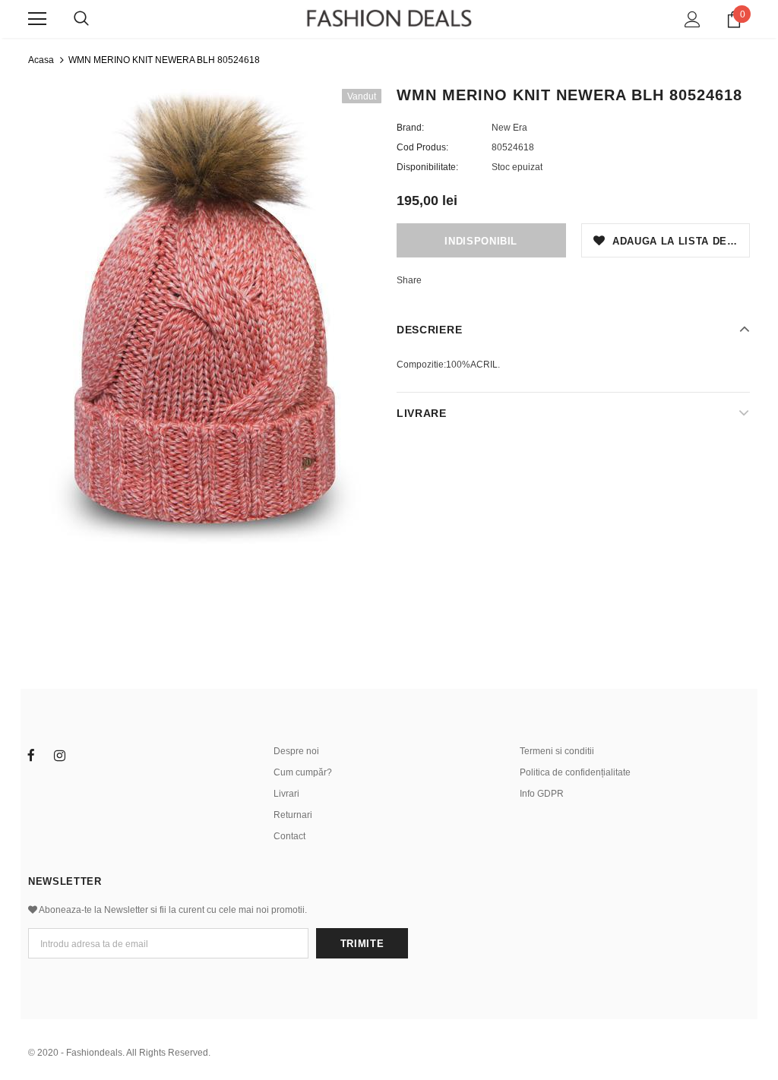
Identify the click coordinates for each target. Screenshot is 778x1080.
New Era (509, 127)
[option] (204, 316)
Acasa (41, 60)
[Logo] (389, 18)
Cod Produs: (422, 147)
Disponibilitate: (427, 167)
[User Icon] (693, 19)
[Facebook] (31, 755)
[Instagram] (59, 755)
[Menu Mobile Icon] (37, 19)
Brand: (410, 127)
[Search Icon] (81, 19)
